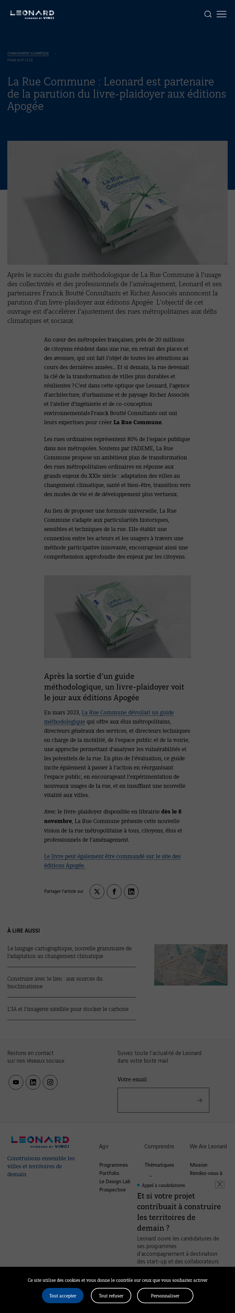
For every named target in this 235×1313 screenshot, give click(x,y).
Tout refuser (111, 1295)
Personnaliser (165, 1295)
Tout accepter (62, 1295)
